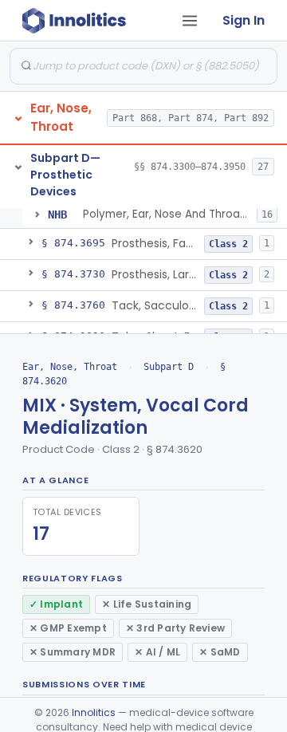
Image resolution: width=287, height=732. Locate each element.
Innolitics (94, 712)
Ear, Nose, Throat (69, 366)
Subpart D (169, 366)
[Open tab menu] (189, 20)
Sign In (243, 20)
